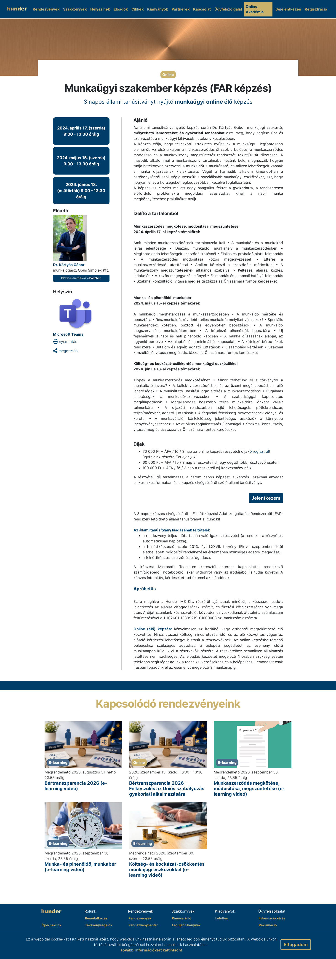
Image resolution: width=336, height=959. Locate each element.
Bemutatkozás (96, 918)
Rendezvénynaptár (143, 925)
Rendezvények (46, 9)
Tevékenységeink (98, 925)
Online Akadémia (255, 9)
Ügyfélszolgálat (228, 9)
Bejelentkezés (288, 9)
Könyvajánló (181, 918)
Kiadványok (157, 9)
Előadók (121, 9)
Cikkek (137, 9)
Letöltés (221, 918)
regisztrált (261, 451)
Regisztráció (316, 9)
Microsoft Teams (68, 334)
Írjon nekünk (51, 925)
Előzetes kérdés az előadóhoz (81, 278)
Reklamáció (268, 925)
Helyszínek (100, 9)
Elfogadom (296, 944)
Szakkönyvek (75, 9)
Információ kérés (272, 918)
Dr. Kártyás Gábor (69, 264)
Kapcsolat (202, 9)
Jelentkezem (266, 498)
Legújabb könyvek (186, 925)
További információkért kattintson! (151, 950)
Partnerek (180, 9)
